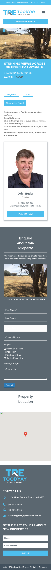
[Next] (45, 43)
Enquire (11, 95)
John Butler (25, 193)
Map (28, 95)
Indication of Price (14, 348)
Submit (9, 385)
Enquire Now (25, 214)
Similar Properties (14, 358)
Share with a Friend (15, 103)
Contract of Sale (13, 355)
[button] (25, 21)
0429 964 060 (27, 203)
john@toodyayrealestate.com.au (26, 206)
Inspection (11, 352)
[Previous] (5, 43)
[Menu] (43, 13)
